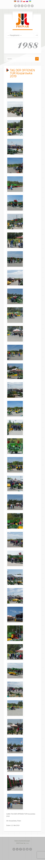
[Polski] (24, 1)
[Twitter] (18, 6)
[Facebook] (22, 6)
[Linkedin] (25, 6)
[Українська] (30, 1)
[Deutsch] (15, 1)
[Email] (15, 6)
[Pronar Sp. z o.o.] (22, 27)
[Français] (21, 1)
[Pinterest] (32, 6)
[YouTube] (28, 6)
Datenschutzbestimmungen (22, 841)
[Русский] (27, 1)
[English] (18, 1)
